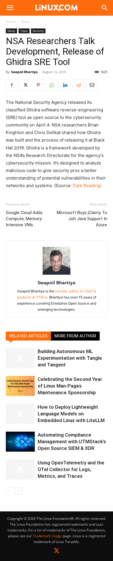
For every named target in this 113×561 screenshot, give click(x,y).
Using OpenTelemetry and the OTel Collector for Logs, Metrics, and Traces (71, 469)
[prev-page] (9, 491)
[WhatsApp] (51, 85)
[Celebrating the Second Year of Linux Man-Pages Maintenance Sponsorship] (20, 386)
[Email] (91, 85)
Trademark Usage (47, 535)
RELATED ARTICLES (28, 336)
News (25, 21)
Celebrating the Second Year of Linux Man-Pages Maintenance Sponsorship (70, 385)
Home (11, 21)
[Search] (105, 8)
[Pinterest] (38, 85)
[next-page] (18, 491)
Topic (24, 31)
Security (38, 31)
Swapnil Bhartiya (24, 72)
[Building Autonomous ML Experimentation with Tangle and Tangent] (20, 358)
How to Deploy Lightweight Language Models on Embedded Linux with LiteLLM (71, 413)
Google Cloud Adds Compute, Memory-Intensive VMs (24, 218)
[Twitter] (56, 551)
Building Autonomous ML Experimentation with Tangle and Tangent (70, 358)
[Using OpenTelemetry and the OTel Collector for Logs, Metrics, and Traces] (20, 469)
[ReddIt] (78, 85)
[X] (25, 85)
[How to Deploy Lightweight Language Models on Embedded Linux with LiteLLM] (20, 414)
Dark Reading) (87, 185)
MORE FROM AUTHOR (75, 336)
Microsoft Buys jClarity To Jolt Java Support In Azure (82, 218)
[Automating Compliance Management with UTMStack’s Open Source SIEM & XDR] (20, 442)
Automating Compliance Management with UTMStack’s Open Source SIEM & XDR (72, 441)
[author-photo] (56, 274)
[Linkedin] (65, 85)
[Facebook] (11, 85)
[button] (10, 8)
